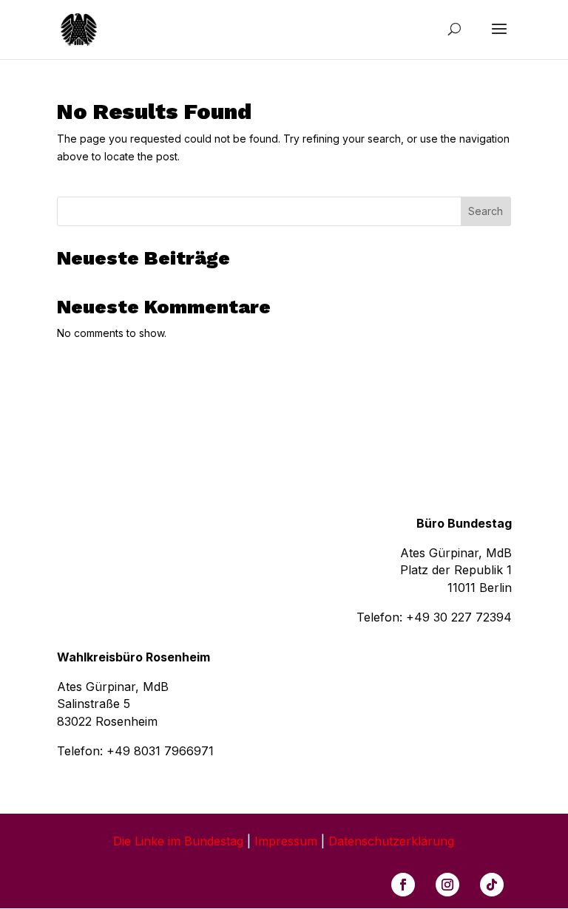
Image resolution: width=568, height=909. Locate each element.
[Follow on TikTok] (492, 884)
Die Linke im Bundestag (178, 841)
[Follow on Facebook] (403, 884)
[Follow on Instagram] (447, 884)
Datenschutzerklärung (391, 841)
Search (485, 211)
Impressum (285, 841)
